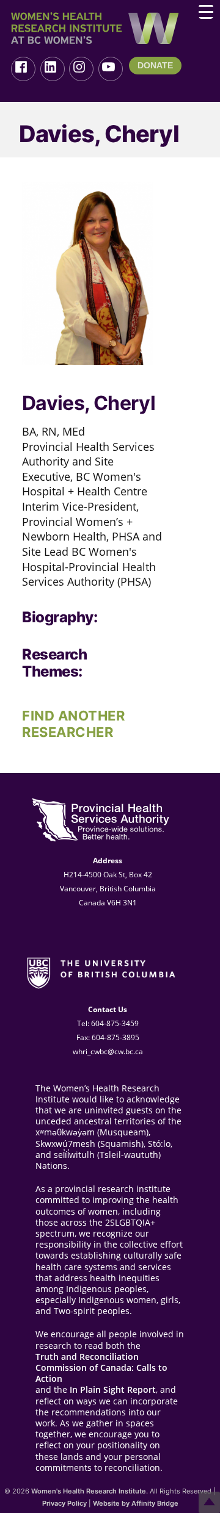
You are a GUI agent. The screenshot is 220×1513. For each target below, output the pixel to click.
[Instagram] (81, 69)
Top (209, 1502)
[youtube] (110, 69)
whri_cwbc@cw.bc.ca (108, 1051)
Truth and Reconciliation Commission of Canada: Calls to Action (101, 1367)
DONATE (155, 65)
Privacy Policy (64, 1503)
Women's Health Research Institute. (89, 1491)
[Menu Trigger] (206, 11)
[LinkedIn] (52, 69)
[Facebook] (23, 69)
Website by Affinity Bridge (135, 1503)
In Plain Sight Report (113, 1389)
